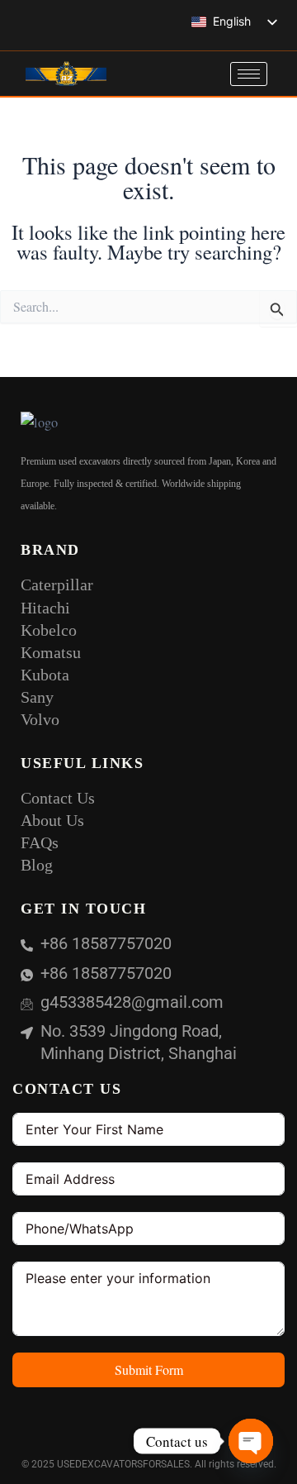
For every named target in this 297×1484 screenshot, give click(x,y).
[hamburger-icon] (248, 74)
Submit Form (149, 1369)
